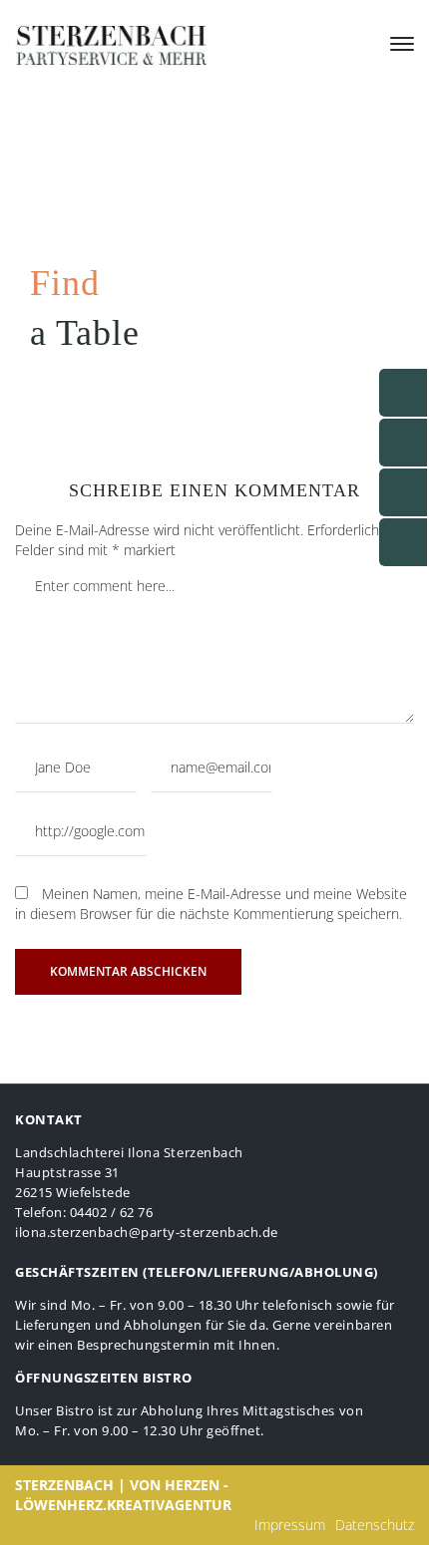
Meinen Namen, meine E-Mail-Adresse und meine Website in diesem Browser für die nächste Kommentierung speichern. (211, 903)
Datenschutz (374, 1524)
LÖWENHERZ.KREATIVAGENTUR (123, 1504)
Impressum (289, 1524)
